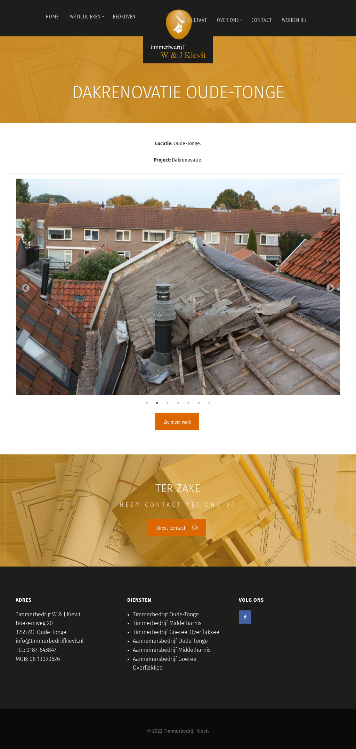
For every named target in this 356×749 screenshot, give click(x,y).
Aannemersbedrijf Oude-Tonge (170, 641)
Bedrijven (124, 16)
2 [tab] (157, 402)
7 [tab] (209, 402)
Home (52, 16)
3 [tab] (167, 402)
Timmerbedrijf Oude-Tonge (166, 614)
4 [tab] (178, 402)
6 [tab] (198, 402)
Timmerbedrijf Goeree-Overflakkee (176, 632)
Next (330, 288)
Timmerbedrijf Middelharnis (167, 623)
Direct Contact (171, 527)
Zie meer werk (177, 421)
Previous (25, 288)
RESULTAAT (195, 20)
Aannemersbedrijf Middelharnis (171, 650)
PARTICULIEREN (84, 16)
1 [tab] (146, 402)
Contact (261, 20)
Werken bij (294, 20)
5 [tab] (188, 402)
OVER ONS (228, 20)
